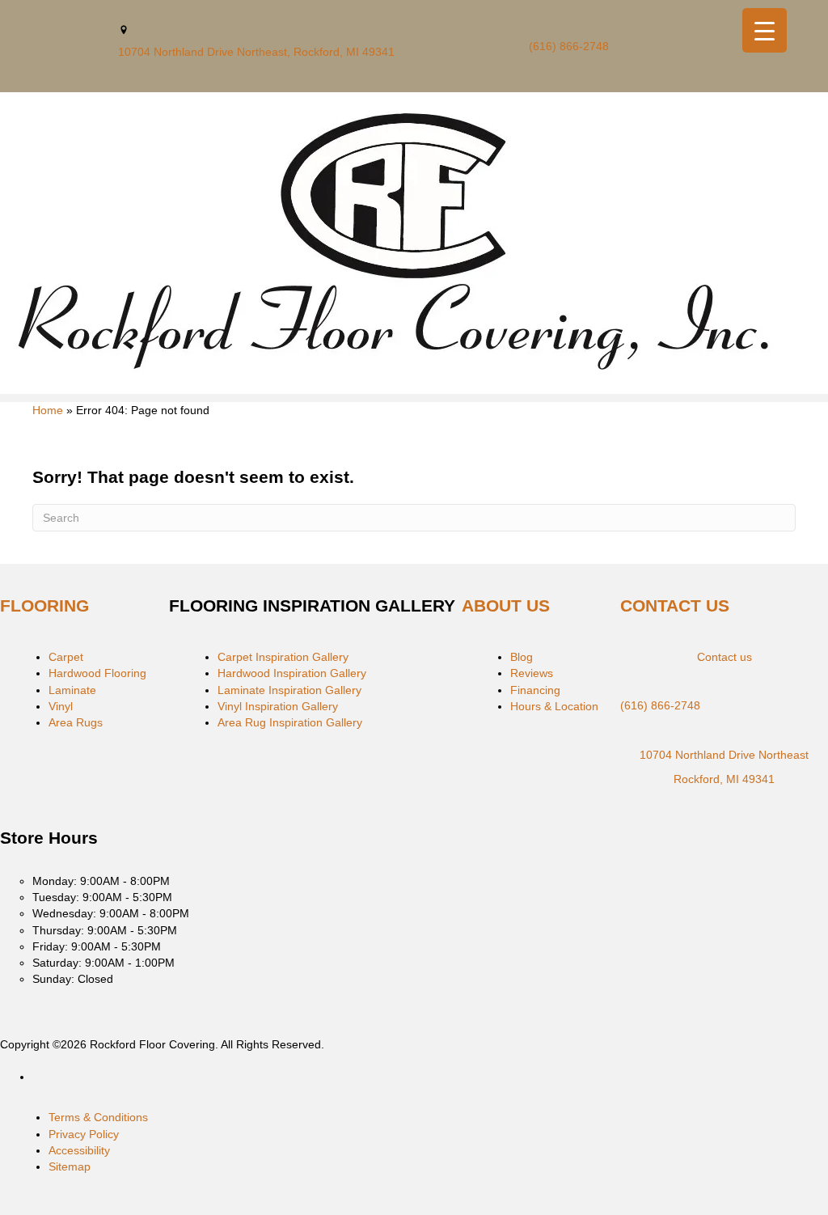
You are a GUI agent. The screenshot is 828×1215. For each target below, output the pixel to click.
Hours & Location (554, 706)
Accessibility (79, 1150)
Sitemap (70, 1166)
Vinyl (61, 706)
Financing (535, 690)
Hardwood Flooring (97, 673)
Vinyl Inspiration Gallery (278, 706)
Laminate (72, 690)
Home (47, 410)
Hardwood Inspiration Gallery (292, 673)
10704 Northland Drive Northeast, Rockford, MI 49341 (256, 51)
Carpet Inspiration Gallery (283, 656)
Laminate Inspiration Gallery (289, 690)
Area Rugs (76, 722)
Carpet (66, 656)
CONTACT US (674, 605)
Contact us (724, 656)
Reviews (531, 673)
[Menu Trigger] (764, 30)
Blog (521, 656)
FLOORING (44, 605)
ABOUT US (506, 605)
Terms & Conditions (98, 1117)
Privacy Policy (84, 1134)
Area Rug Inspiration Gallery (290, 722)
